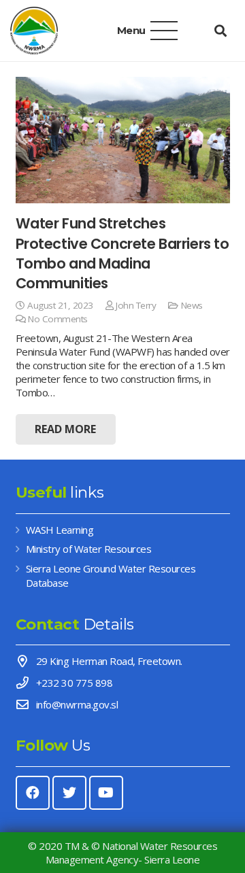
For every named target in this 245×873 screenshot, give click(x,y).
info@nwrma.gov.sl (77, 704)
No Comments (58, 319)
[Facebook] (33, 793)
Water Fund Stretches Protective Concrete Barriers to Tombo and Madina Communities (122, 253)
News (192, 305)
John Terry (136, 305)
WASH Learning (60, 529)
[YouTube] (106, 793)
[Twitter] (69, 793)
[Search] (220, 30)
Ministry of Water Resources (89, 548)
